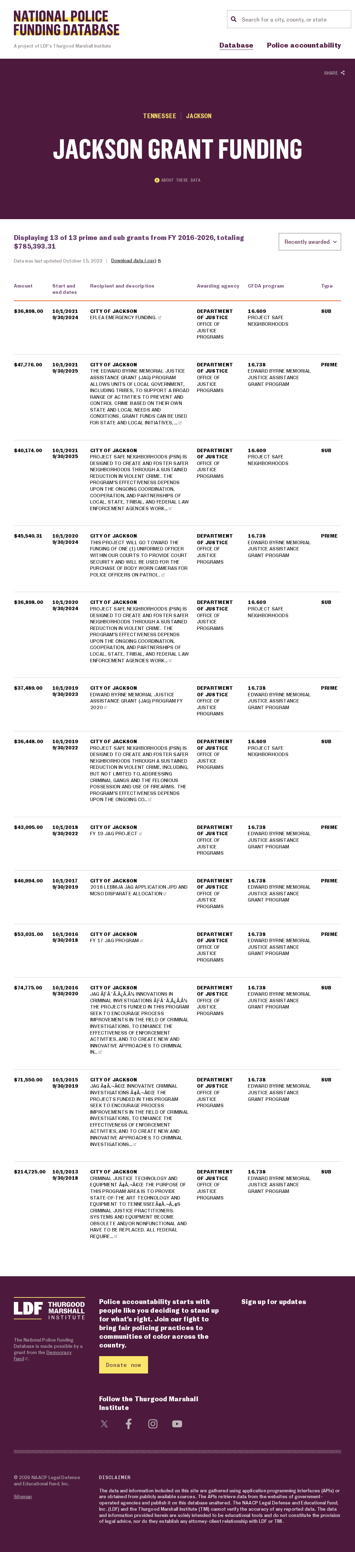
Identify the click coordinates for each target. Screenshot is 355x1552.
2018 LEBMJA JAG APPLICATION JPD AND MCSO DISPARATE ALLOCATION (139, 890)
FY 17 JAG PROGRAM (114, 940)
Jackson (198, 115)
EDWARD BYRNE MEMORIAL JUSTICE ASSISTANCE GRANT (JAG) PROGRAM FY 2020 (136, 700)
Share (332, 73)
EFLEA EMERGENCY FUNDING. (123, 317)
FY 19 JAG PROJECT (114, 833)
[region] (177, 765)
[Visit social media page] (104, 1422)
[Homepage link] (66, 22)
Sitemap (23, 1496)
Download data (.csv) (133, 260)
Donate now (123, 1364)
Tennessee (159, 115)
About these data (180, 180)
